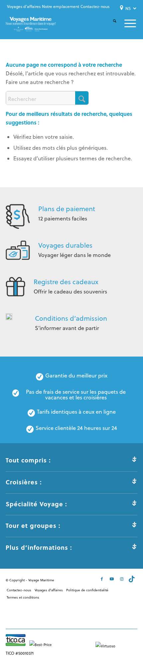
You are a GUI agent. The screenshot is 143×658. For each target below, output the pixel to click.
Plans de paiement (66, 208)
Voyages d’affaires (24, 6)
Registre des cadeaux (66, 282)
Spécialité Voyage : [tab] (36, 504)
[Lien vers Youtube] (112, 579)
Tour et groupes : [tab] (33, 525)
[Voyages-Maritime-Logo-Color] (31, 24)
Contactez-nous (94, 6)
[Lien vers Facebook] (102, 579)
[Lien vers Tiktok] (132, 579)
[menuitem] (23, 7)
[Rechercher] (110, 26)
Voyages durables (65, 245)
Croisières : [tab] (24, 482)
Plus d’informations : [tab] (39, 547)
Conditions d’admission (71, 318)
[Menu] (126, 23)
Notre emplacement (60, 6)
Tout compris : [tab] (28, 460)
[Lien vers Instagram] (122, 579)
